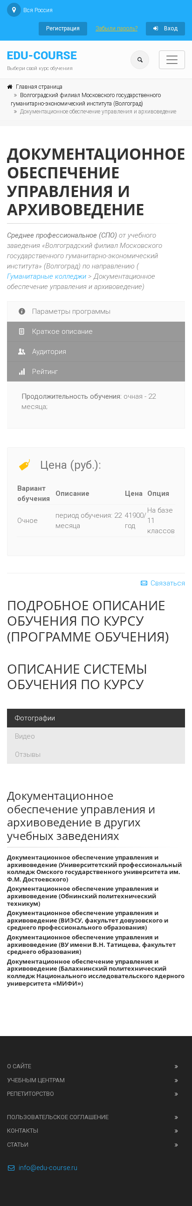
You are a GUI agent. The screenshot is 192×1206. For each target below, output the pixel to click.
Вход (170, 28)
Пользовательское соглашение (58, 1117)
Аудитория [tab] (48, 351)
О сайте (19, 1066)
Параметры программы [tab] (70, 311)
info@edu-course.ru (48, 1167)
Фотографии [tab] (35, 718)
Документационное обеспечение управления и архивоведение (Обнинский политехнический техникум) (82, 895)
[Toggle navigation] (172, 59)
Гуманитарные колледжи (46, 276)
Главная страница (39, 87)
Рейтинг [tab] (44, 371)
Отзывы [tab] (28, 754)
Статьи (17, 1144)
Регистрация (63, 28)
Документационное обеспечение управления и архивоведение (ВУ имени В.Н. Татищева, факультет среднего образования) (91, 944)
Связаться (167, 583)
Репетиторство (30, 1093)
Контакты (22, 1130)
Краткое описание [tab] (61, 331)
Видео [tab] (25, 736)
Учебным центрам (36, 1080)
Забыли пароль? (116, 28)
